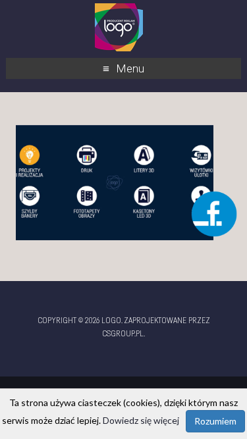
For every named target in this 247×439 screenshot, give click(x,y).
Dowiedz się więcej (141, 420)
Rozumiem (215, 420)
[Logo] (119, 9)
